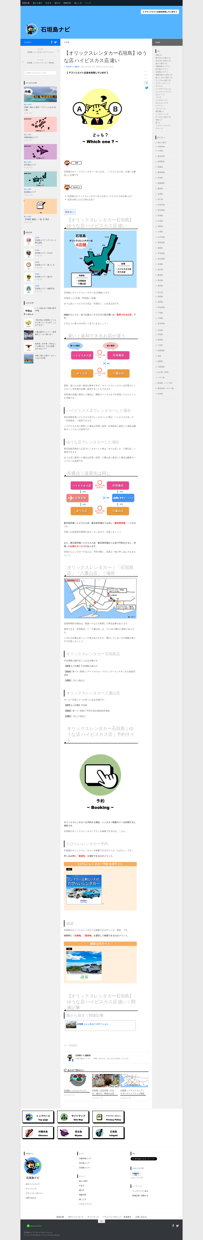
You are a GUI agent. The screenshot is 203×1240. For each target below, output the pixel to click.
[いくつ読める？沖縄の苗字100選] (28, 311)
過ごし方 (78, 3)
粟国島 (160, 188)
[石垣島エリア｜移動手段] (28, 289)
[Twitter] (55, 42)
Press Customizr (54, 1235)
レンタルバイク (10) (163, 92)
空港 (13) (159, 120)
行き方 (48, 3)
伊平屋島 (161, 210)
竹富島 (160, 334)
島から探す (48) (161, 63)
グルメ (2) (159, 128)
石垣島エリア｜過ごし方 (44, 265)
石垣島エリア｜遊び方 (44, 277)
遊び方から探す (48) (163, 58)
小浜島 (160, 345)
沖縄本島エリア (31, 137)
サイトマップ (31, 1189)
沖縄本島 (161, 146)
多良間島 (161, 323)
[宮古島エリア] (40, 151)
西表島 (160, 340)
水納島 (160, 194)
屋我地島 (161, 242)
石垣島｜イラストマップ (75, 1090)
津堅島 (160, 226)
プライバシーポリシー (34, 1193)
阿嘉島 (160, 167)
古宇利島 (161, 237)
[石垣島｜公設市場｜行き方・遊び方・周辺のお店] (106, 1080)
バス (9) (158, 97)
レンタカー (73, 1045)
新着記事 (26, 3)
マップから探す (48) (163, 80)
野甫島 (160, 215)
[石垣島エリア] (40, 179)
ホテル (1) (159, 86)
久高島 (160, 221)
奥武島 (160, 280)
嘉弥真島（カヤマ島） (166, 388)
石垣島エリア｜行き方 (44, 253)
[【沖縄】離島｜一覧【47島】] (40, 206)
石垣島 (67, 42)
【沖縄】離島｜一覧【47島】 (37, 219)
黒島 (159, 356)
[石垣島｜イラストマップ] (78, 1080)
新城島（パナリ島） (166, 383)
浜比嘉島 (161, 259)
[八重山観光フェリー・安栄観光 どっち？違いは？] (28, 335)
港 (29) (158, 123)
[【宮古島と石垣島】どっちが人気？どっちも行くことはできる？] (28, 323)
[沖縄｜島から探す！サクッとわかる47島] (40, 94)
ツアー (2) (159, 106)
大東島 (160, 232)
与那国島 (161, 367)
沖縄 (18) (159, 55)
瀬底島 (160, 248)
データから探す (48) (163, 117)
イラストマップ (85, 1204)
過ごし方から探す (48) (164, 77)
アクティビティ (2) (163, 83)
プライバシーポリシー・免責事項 (117, 1217)
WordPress (37, 1235)
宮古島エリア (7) (162, 69)
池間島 (160, 302)
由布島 (160, 394)
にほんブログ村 (137, 1177)
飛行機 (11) (160, 111)
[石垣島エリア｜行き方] (28, 253)
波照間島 (161, 350)
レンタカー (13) (161, 100)
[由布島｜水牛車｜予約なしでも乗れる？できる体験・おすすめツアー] (28, 347)
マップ (88, 3)
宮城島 (160, 264)
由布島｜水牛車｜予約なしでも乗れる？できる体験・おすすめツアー (45, 346)
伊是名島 (161, 205)
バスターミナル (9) (163, 125)
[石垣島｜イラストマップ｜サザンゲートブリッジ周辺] (134, 1080)
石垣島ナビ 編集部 (73, 67)
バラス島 (161, 377)
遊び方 (57, 3)
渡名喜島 (161, 156)
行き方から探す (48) (163, 61)
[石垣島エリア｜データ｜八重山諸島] (28, 241)
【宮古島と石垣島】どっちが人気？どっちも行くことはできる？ (45, 322)
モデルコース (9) (162, 103)
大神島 (160, 318)
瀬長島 (160, 286)
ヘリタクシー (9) (162, 114)
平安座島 (161, 253)
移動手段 (67, 3)
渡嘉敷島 (161, 183)
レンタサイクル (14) (163, 89)
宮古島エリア (30, 164)
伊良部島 (161, 307)
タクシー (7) (160, 94)
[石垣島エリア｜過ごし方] (28, 265)
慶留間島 (161, 172)
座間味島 (161, 161)
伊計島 (160, 269)
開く (72, 212)
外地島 (160, 178)
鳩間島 (160, 361)
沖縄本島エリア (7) (163, 66)
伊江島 (160, 199)
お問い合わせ (31, 1198)
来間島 (160, 296)
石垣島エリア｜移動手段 (44, 288)
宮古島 (160, 292)
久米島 (160, 151)
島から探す (37, 3)
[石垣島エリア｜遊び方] (28, 277)
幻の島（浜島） (164, 372)
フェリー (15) (161, 108)
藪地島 (160, 275)
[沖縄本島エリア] (40, 124)
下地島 (160, 313)
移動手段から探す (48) (164, 75)
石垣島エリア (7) (162, 72)
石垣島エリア (30, 192)
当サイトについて (33, 1184)
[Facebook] (51, 42)
